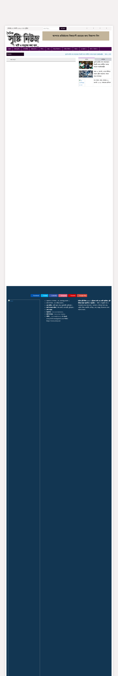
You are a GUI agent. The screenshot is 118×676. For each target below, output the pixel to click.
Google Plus (82, 295)
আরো (75, 49)
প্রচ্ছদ (9, 49)
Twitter (45, 295)
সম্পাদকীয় (25, 49)
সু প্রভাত (83, 49)
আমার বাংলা (34, 49)
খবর (48, 49)
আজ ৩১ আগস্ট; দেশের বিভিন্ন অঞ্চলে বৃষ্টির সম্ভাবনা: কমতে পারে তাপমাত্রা (102, 74)
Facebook (36, 295)
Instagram (63, 295)
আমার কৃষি (16, 49)
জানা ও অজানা (93, 49)
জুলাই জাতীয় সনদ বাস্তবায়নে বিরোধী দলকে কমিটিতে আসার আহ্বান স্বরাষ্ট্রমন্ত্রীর (79, 54)
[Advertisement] (55, 13)
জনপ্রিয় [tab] (103, 59)
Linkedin (54, 295)
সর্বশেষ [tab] (86, 59)
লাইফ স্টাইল (67, 49)
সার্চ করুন (63, 28)
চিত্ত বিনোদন (56, 49)
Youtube (72, 295)
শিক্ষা (42, 49)
